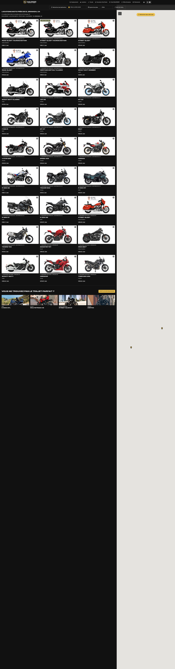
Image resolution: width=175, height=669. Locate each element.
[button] (20, 32)
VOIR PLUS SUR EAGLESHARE (106, 291)
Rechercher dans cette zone (146, 14)
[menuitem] (74, 2)
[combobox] (58, 7)
